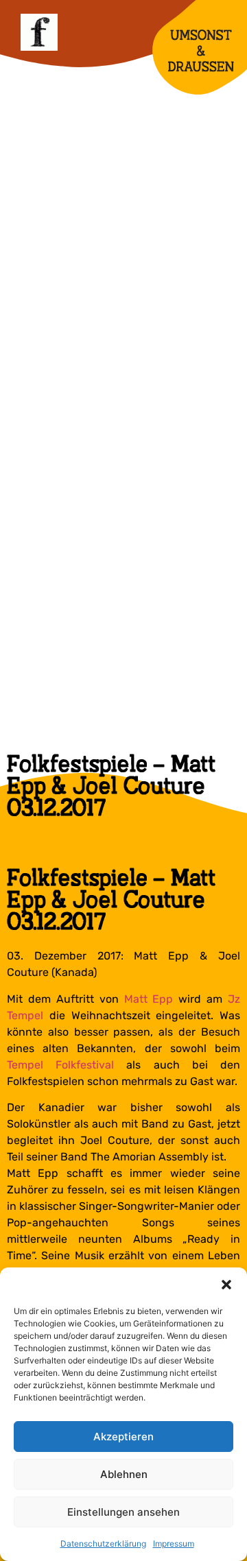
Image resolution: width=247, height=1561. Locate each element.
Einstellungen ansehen (123, 1511)
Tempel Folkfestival (60, 1064)
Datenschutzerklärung (103, 1543)
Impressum (173, 1543)
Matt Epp (149, 998)
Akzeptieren (123, 1436)
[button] (226, 1284)
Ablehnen (124, 1474)
